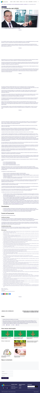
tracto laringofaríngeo (16, 203)
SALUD (24, 1)
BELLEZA (27, 1)
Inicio (2, 4)
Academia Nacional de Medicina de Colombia (12, 28)
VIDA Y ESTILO (35, 1)
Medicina (5, 4)
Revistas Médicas (9, 4)
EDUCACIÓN (21, 1)
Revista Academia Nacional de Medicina (17, 4)
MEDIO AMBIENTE (31, 1)
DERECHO (14, 1)
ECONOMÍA (17, 1)
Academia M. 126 (26, 4)
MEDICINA (11, 1)
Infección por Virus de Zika (18, 347)
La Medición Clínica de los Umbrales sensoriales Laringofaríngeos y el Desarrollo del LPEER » (30, 311)
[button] (38, 2)
